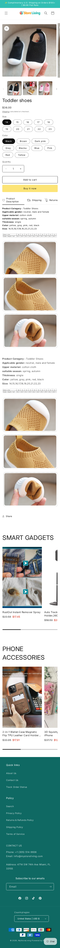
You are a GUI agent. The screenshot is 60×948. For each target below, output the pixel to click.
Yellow (21, 155)
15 (17, 122)
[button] (6, 13)
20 (17, 129)
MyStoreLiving (24, 940)
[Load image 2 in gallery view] (30, 88)
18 (48, 122)
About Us (11, 773)
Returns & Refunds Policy (20, 820)
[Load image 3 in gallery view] (45, 88)
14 (7, 122)
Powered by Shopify (41, 940)
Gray (8, 148)
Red (8, 155)
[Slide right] (56, 89)
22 (39, 129)
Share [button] (9, 516)
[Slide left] (3, 89)
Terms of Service (15, 834)
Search (10, 806)
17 (38, 122)
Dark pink (40, 141)
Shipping (5, 111)
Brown (23, 141)
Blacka (23, 148)
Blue (36, 148)
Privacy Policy (14, 813)
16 (27, 122)
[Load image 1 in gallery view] (14, 88)
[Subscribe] (50, 886)
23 (50, 129)
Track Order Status (16, 787)
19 (7, 129)
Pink (49, 148)
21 (28, 129)
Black (9, 141)
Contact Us (12, 780)
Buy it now (30, 188)
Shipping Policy (14, 827)
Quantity (6, 162)
